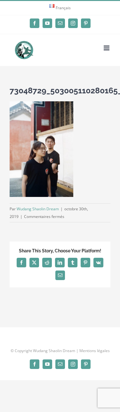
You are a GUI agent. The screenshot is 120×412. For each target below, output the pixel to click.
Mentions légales (94, 350)
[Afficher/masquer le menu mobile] (107, 48)
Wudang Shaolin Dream (38, 209)
